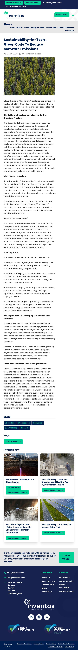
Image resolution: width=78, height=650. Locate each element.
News (19, 28)
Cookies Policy (51, 644)
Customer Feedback (14, 3)
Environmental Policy (55, 647)
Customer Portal (32, 3)
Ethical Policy (69, 647)
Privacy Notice (39, 644)
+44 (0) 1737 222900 (54, 3)
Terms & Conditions (24, 644)
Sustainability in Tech (31, 54)
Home (12, 28)
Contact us (62, 15)
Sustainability (13, 441)
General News (14, 488)
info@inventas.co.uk (17, 6)
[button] (73, 15)
